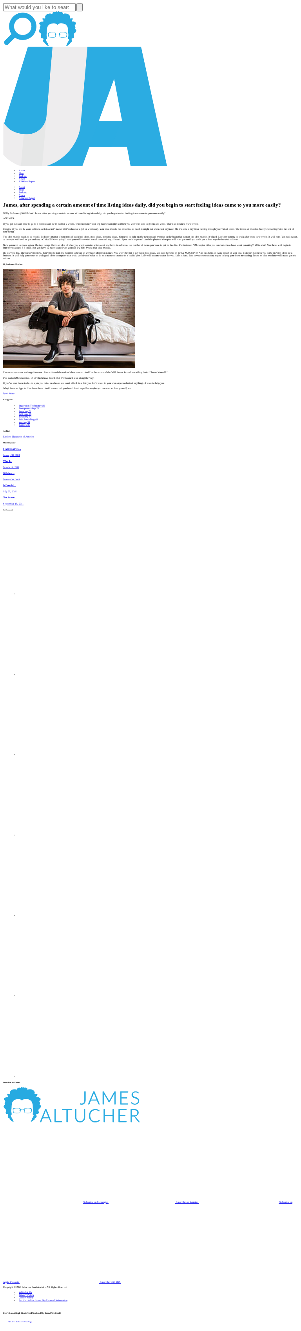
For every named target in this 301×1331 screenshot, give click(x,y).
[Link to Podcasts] (101, 1121)
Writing (24, 422)
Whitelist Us (25, 1292)
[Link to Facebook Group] (59, 674)
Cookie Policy (26, 1297)
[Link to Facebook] (59, 593)
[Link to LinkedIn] (59, 754)
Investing (25, 411)
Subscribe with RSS (110, 1281)
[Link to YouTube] (59, 915)
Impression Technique (32, 405)
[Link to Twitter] (59, 834)
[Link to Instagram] (59, 1076)
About (22, 170)
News (22, 178)
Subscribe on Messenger (96, 1201)
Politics (24, 424)
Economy (25, 416)
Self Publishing (28, 419)
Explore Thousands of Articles (18, 436)
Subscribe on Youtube (187, 1201)
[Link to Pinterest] (59, 995)
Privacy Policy (26, 1294)
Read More (9, 393)
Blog (21, 173)
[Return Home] (85, 165)
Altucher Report (27, 181)
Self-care (25, 413)
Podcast (23, 175)
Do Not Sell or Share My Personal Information (43, 1300)
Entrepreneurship (29, 408)
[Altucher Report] (57, 45)
